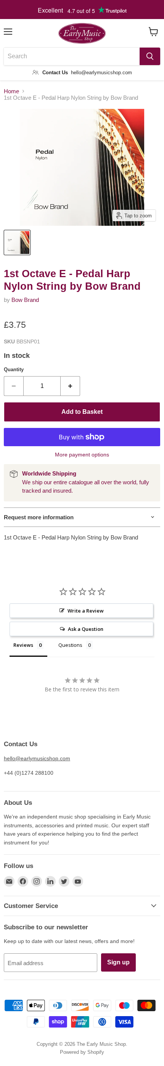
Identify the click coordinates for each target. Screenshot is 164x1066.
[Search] (150, 56)
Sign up (118, 962)
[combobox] (72, 56)
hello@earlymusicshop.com (37, 758)
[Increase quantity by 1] (70, 386)
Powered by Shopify (82, 1052)
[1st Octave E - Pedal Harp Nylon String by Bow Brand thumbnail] (17, 242)
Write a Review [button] (86, 610)
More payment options (82, 455)
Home (11, 91)
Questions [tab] (70, 645)
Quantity (14, 369)
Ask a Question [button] (85, 629)
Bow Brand (25, 300)
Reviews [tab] (23, 645)
